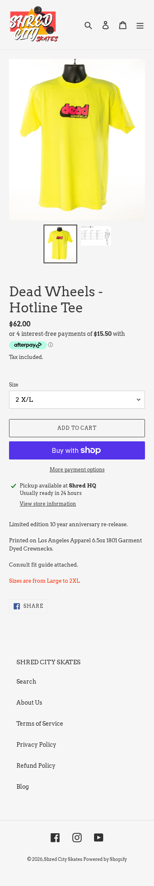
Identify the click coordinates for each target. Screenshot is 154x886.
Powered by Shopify (105, 859)
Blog (22, 786)
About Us (29, 702)
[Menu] (140, 24)
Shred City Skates (63, 859)
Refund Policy (35, 765)
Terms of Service (39, 723)
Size (13, 385)
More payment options (77, 469)
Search (26, 681)
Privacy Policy (36, 744)
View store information (48, 504)
